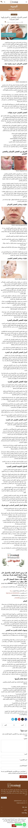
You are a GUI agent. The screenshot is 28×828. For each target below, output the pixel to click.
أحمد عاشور (18, 22)
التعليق (25, 738)
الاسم (25, 754)
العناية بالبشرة (12, 9)
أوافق (14, 825)
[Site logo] (14, 1)
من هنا (11, 590)
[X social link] (22, 719)
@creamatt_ (17, 597)
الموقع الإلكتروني (23, 765)
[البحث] (4, 2)
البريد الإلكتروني (23, 759)
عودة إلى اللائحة (14, 725)
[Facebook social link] (25, 719)
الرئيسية (18, 9)
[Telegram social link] (12, 719)
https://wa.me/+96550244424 (12, 593)
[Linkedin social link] (16, 719)
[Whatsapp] (24, 824)
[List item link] (14, 801)
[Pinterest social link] (19, 719)
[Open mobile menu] (26, 2)
